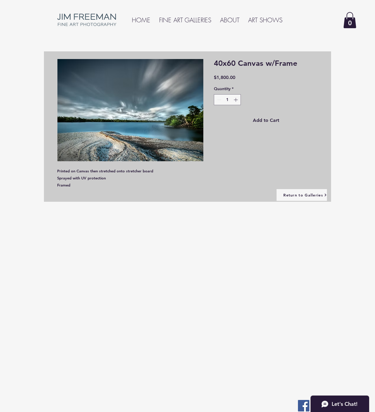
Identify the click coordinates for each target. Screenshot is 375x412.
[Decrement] (218, 100)
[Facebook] (303, 405)
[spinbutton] (227, 100)
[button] (350, 20)
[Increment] (236, 100)
